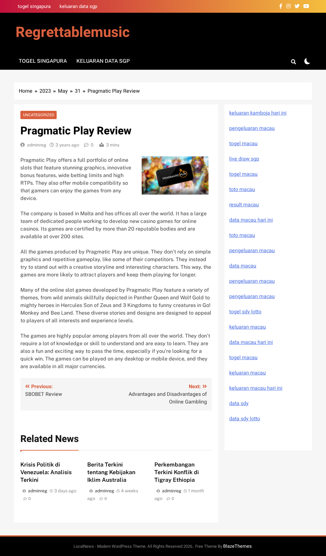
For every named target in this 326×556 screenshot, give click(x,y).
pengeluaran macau (252, 281)
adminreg (36, 144)
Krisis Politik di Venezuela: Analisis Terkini (46, 472)
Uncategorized (38, 115)
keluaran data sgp (78, 6)
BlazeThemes (237, 546)
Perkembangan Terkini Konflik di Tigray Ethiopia (176, 472)
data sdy (239, 403)
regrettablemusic (73, 32)
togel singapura (34, 6)
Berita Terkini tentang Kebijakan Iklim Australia (111, 472)
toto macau (242, 189)
